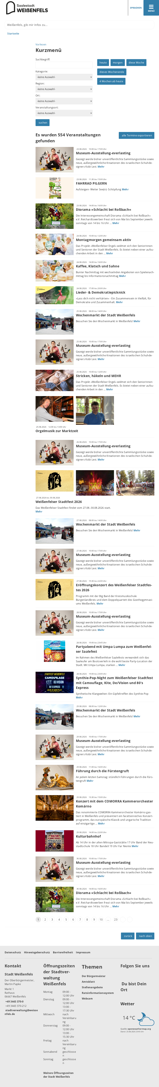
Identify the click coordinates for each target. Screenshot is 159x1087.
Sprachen (136, 7)
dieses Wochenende (112, 72)
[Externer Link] (123, 973)
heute (103, 62)
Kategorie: (42, 71)
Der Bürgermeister (93, 976)
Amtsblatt (88, 981)
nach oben (145, 936)
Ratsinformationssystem (98, 993)
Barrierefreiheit (63, 952)
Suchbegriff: (43, 59)
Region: (40, 83)
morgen (118, 62)
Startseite (13, 33)
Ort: (38, 95)
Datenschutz (13, 952)
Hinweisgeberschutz (37, 952)
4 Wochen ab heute (111, 81)
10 (101, 919)
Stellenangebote (92, 987)
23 (115, 919)
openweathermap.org (139, 1028)
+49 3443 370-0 (14, 1001)
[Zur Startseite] (38, 8)
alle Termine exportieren (137, 135)
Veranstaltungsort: (47, 107)
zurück (128, 936)
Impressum (83, 952)
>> (129, 919)
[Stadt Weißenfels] (22, 994)
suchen (43, 122)
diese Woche (136, 62)
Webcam (87, 998)
